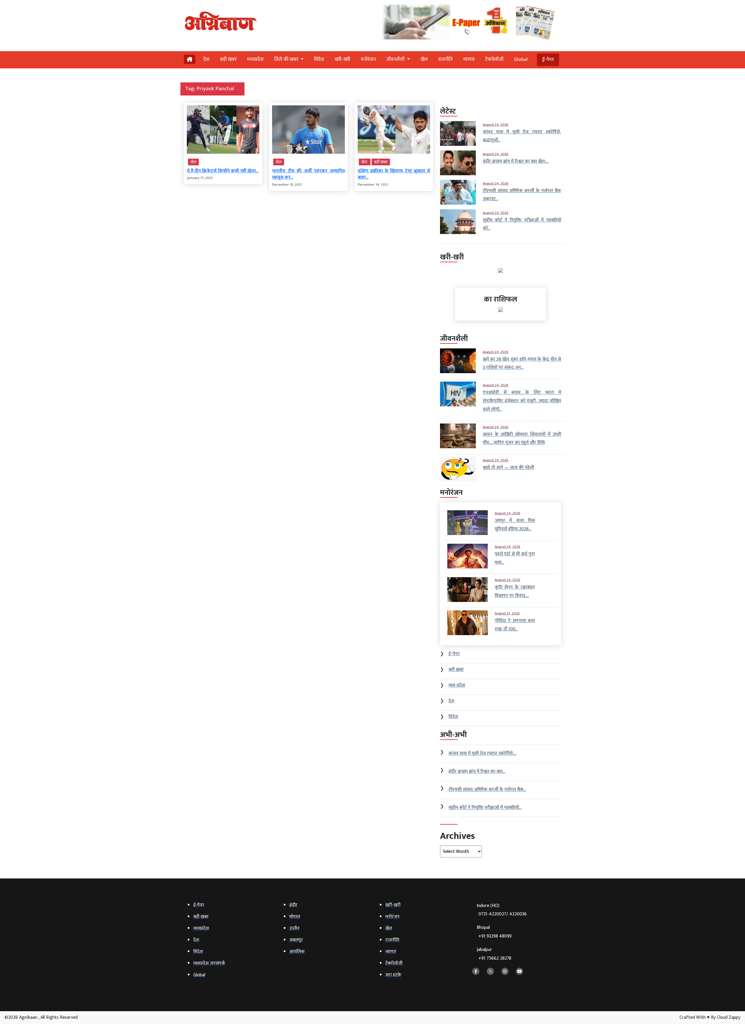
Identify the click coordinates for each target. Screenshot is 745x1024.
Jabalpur (494, 954)
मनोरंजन (368, 59)
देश (206, 59)
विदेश (319, 59)
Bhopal (494, 932)
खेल (424, 59)
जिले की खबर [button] (286, 59)
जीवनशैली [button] (396, 59)
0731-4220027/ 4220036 (502, 914)
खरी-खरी (342, 59)
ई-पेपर (548, 60)
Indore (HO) (502, 910)
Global (521, 59)
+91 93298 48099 (495, 936)
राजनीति (445, 59)
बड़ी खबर (228, 59)
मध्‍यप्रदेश (255, 59)
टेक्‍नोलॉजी (494, 59)
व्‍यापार (469, 59)
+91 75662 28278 (494, 958)
